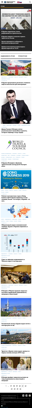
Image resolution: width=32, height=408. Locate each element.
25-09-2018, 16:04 (4, 257)
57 (11, 386)
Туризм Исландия (25, 155)
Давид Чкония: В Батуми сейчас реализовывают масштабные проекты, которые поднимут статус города (14, 130)
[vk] (23, 395)
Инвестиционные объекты (21, 401)
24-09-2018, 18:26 (4, 288)
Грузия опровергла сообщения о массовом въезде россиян (12, 42)
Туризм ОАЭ (18, 157)
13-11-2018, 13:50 (4, 80)
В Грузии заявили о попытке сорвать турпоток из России (13, 37)
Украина (6, 192)
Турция (22, 157)
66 (20, 389)
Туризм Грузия (22, 56)
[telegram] (26, 395)
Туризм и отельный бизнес (6, 153)
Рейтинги (11, 401)
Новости (19, 153)
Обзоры (6, 190)
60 (20, 386)
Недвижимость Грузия (8, 56)
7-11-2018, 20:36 (3, 127)
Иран (9, 155)
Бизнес (4, 125)
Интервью (14, 125)
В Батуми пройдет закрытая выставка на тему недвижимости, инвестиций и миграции (14, 378)
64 (14, 389)
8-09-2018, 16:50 (3, 321)
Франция (9, 159)
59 (17, 386)
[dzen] (30, 395)
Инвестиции (9, 125)
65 (17, 389)
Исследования (4, 401)
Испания (2, 157)
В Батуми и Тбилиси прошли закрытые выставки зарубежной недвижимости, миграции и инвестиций (14, 292)
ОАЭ (14, 157)
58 (14, 386)
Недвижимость (8, 219)
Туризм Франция (15, 159)
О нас (2, 399)
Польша (11, 221)
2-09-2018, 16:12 (3, 375)
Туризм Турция (4, 159)
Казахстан (24, 190)
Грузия (19, 125)
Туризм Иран (13, 155)
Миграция (21, 285)
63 (11, 389)
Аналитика (15, 153)
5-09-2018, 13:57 (3, 349)
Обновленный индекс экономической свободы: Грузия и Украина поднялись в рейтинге (14, 226)
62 (25, 386)
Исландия (18, 155)
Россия (2, 192)
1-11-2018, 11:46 (3, 194)
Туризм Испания (9, 157)
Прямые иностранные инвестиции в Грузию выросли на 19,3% (13, 47)
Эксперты (3, 403)
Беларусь (15, 190)
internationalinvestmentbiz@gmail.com (8, 397)
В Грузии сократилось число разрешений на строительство (11, 32)
